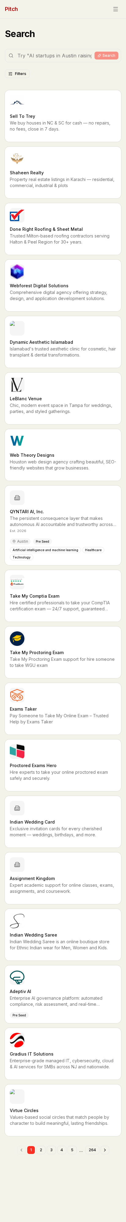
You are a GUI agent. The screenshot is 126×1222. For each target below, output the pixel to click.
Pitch (11, 9)
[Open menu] (115, 9)
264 (92, 1150)
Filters (20, 73)
